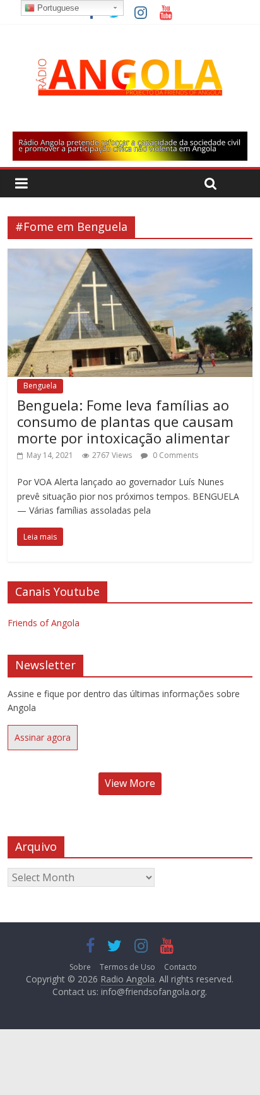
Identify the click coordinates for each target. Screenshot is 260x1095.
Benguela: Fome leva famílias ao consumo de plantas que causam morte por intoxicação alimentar (125, 421)
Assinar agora (43, 737)
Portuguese (57, 8)
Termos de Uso (127, 967)
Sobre (80, 967)
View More (130, 783)
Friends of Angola (44, 623)
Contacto (180, 967)
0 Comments (174, 455)
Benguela (40, 385)
